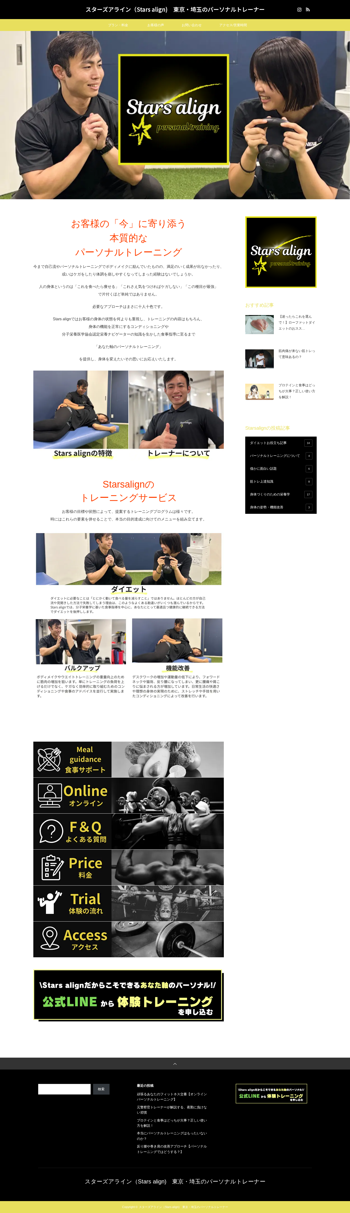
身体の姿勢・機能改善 (280, 507)
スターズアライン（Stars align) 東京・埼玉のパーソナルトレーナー (175, 9)
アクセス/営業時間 (233, 25)
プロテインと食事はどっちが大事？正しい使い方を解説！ (297, 391)
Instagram (298, 8)
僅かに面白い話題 (280, 468)
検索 (101, 1089)
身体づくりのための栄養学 (280, 494)
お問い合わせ (195, 25)
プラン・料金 (123, 25)
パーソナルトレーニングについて (280, 456)
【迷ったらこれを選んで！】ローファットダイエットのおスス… (297, 322)
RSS (307, 8)
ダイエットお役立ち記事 (280, 443)
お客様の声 (155, 25)
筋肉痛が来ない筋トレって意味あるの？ (297, 354)
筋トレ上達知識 (280, 481)
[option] (175, 115)
